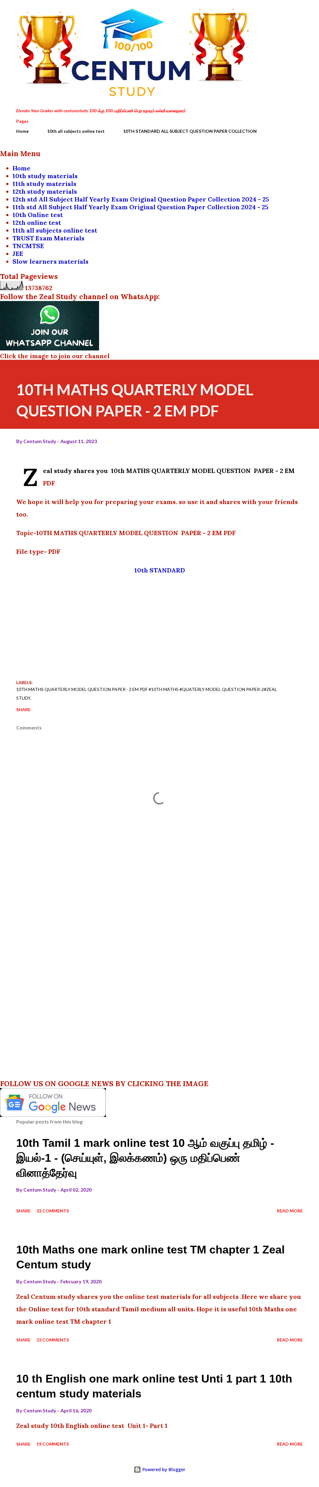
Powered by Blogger (163, 1469)
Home (22, 131)
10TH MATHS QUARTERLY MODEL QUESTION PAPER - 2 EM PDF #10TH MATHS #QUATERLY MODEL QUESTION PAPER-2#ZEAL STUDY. (146, 694)
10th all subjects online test (76, 131)
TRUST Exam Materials (48, 238)
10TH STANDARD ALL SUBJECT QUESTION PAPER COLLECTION (190, 131)
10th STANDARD (159, 570)
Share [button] (23, 709)
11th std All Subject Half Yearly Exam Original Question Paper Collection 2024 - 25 (140, 207)
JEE (17, 253)
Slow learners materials (50, 261)
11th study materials (44, 184)
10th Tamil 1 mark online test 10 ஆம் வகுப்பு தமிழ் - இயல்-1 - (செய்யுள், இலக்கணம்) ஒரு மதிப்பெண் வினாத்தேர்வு (145, 1158)
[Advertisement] (159, 626)
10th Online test (37, 215)
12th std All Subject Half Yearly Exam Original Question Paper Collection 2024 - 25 (140, 199)
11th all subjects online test (54, 230)
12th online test (36, 222)
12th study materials (44, 191)
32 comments (52, 1210)
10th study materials (45, 176)
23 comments (52, 1339)
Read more (290, 1210)
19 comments (52, 1444)
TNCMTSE (28, 246)
